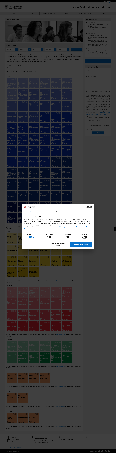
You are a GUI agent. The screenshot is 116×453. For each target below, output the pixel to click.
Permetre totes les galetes (80, 244)
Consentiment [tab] (34, 211)
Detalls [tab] (58, 211)
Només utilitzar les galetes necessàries (58, 244)
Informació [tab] (82, 211)
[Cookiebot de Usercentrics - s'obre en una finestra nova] (85, 207)
